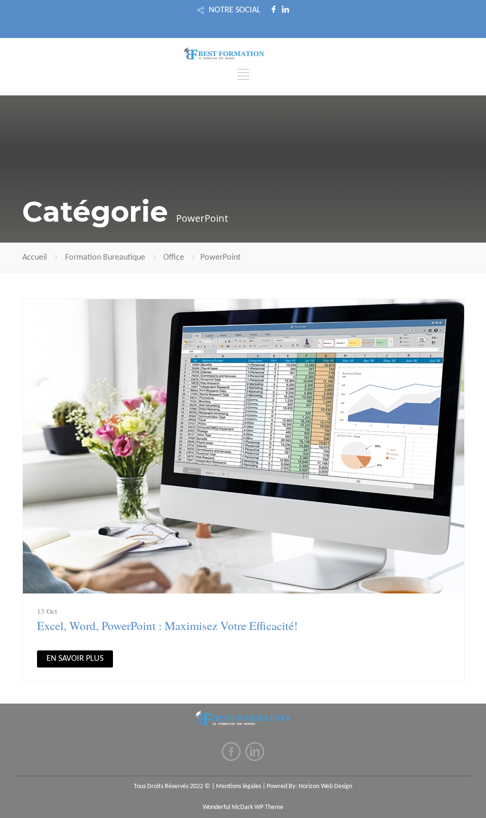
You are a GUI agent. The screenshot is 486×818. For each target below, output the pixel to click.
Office (173, 257)
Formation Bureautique (105, 257)
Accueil (34, 257)
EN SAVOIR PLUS (75, 658)
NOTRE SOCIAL (235, 10)
